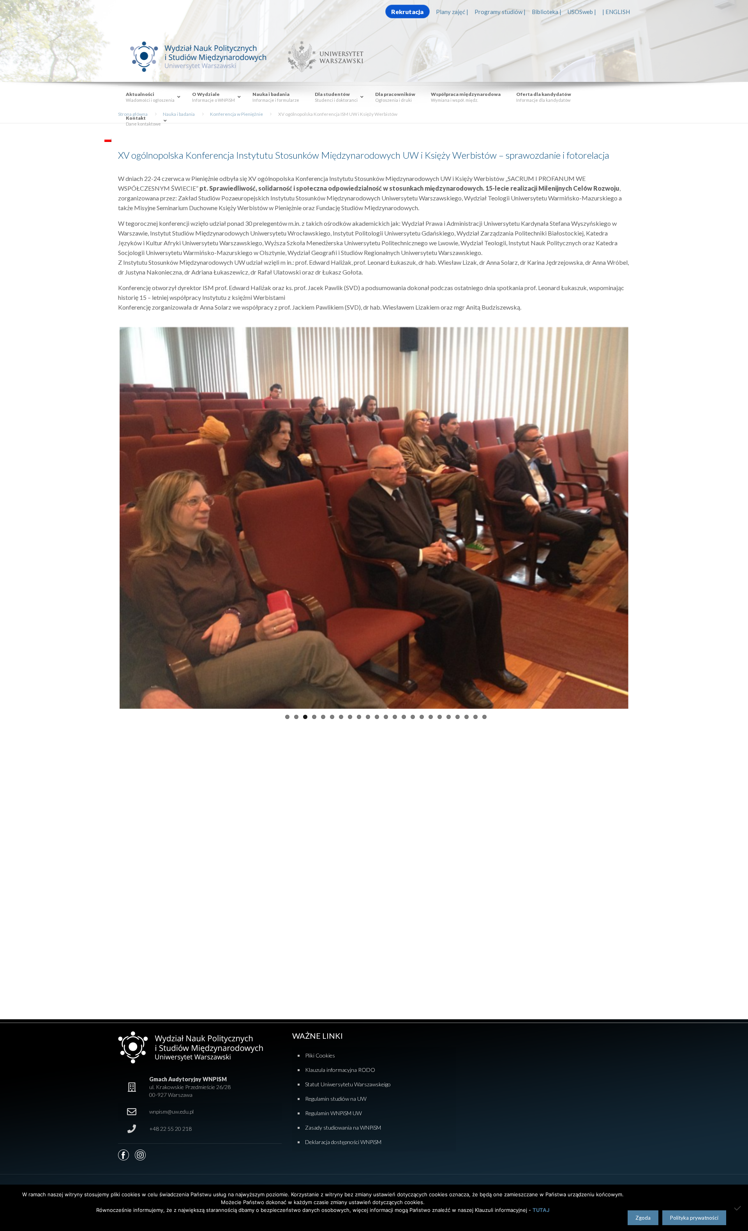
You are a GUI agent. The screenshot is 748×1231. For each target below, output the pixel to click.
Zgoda (643, 1218)
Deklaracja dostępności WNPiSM (343, 1142)
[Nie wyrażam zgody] (738, 1208)
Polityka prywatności (694, 1218)
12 (386, 714)
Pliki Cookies (320, 1055)
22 (475, 714)
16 (422, 714)
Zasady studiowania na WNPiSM (343, 1127)
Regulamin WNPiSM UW (333, 1113)
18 (440, 714)
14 (404, 714)
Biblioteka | (546, 11)
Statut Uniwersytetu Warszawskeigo (348, 1084)
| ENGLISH (616, 11)
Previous (108, 516)
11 (377, 714)
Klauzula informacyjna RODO (340, 1069)
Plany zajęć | (452, 11)
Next (640, 516)
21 (466, 714)
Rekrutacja (407, 11)
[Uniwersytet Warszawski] (322, 56)
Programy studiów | (500, 11)
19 (448, 714)
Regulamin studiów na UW (336, 1098)
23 (484, 714)
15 (413, 714)
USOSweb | (582, 11)
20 (457, 714)
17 (431, 714)
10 (368, 714)
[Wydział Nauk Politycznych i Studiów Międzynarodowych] (206, 56)
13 (395, 714)
